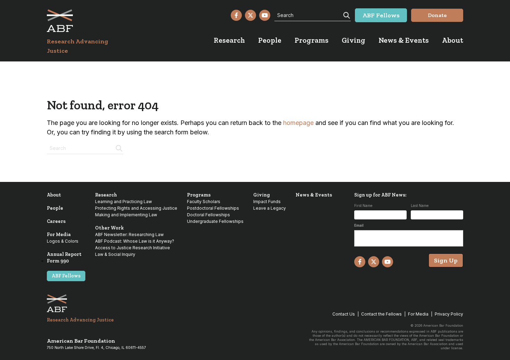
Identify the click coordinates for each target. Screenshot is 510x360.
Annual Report (64, 254)
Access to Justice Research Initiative (132, 247)
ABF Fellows (66, 276)
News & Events (314, 195)
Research (106, 195)
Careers (56, 221)
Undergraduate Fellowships (215, 221)
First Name (363, 205)
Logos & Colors (62, 241)
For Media (59, 234)
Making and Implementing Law (126, 214)
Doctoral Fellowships (208, 214)
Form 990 (58, 261)
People (55, 208)
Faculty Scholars (203, 201)
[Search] (345, 14)
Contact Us (343, 314)
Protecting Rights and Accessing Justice (136, 208)
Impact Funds (267, 201)
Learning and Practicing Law (123, 201)
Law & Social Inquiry (115, 254)
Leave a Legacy (269, 208)
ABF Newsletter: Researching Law (129, 234)
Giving (261, 195)
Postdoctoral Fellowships (213, 208)
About (54, 195)
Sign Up (446, 260)
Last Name (419, 205)
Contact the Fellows (381, 314)
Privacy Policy (449, 314)
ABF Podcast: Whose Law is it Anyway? (134, 241)
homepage (298, 122)
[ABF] (86, 20)
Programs (199, 195)
